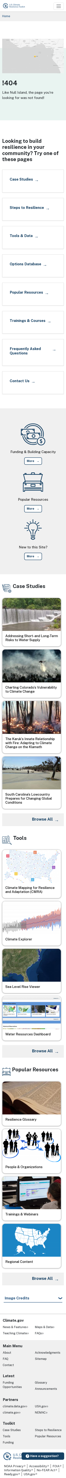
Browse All (42, 819)
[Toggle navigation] (59, 6)
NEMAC (40, 1412)
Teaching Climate (15, 1333)
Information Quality (17, 1470)
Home (6, 16)
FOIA (56, 1466)
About (7, 1352)
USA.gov (40, 1406)
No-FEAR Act (46, 1470)
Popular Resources (48, 1436)
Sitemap (41, 1359)
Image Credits (17, 1298)
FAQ (5, 1359)
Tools (6, 1436)
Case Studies (12, 1430)
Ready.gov (11, 1474)
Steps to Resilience (48, 1430)
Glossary (41, 1382)
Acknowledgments (47, 1352)
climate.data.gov (14, 1406)
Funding (8, 1442)
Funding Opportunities (12, 1385)
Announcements (46, 1389)
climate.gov (11, 1412)
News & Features (14, 1327)
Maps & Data (44, 1327)
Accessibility (38, 1466)
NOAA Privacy (13, 1466)
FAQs (38, 1333)
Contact (8, 1365)
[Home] (15, 5)
